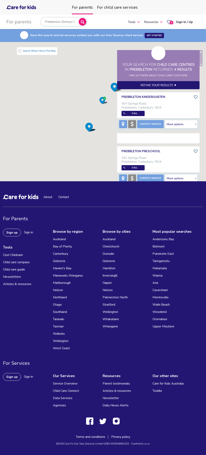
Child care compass (16, 262)
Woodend (159, 312)
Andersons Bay (163, 239)
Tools (131, 22)
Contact (63, 197)
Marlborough (62, 283)
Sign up (12, 232)
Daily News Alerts (116, 405)
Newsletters (12, 277)
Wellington (60, 341)
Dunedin (108, 254)
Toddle (157, 391)
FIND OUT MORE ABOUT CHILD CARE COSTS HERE (158, 75)
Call (134, 113)
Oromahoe (159, 319)
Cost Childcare (13, 255)
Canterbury (60, 254)
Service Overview (65, 383)
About (47, 197)
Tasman (58, 326)
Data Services (62, 398)
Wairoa (157, 275)
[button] (90, 127)
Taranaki (58, 319)
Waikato (59, 333)
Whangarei (110, 326)
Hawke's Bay (62, 268)
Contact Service (150, 124)
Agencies (59, 405)
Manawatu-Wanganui (68, 275)
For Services (16, 363)
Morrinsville (160, 297)
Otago (57, 304)
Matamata (159, 268)
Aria (155, 283)
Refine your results (157, 85)
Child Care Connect (66, 391)
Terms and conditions (90, 437)
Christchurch (111, 246)
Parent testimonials (116, 383)
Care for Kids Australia (168, 383)
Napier (107, 283)
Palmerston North (115, 297)
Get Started (154, 35)
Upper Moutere (163, 326)
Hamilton (109, 268)
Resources (151, 22)
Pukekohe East (163, 254)
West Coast (61, 348)
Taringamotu (161, 261)
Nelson (58, 290)
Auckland (59, 239)
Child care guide (14, 269)
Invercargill (110, 275)
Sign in (28, 232)
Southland (60, 312)
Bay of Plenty (62, 246)
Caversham (160, 290)
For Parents (15, 218)
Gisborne (59, 261)
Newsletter (111, 398)
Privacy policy (120, 437)
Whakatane (111, 319)
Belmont (158, 246)
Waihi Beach (161, 304)
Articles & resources (17, 284)
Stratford (109, 304)
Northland (60, 297)
